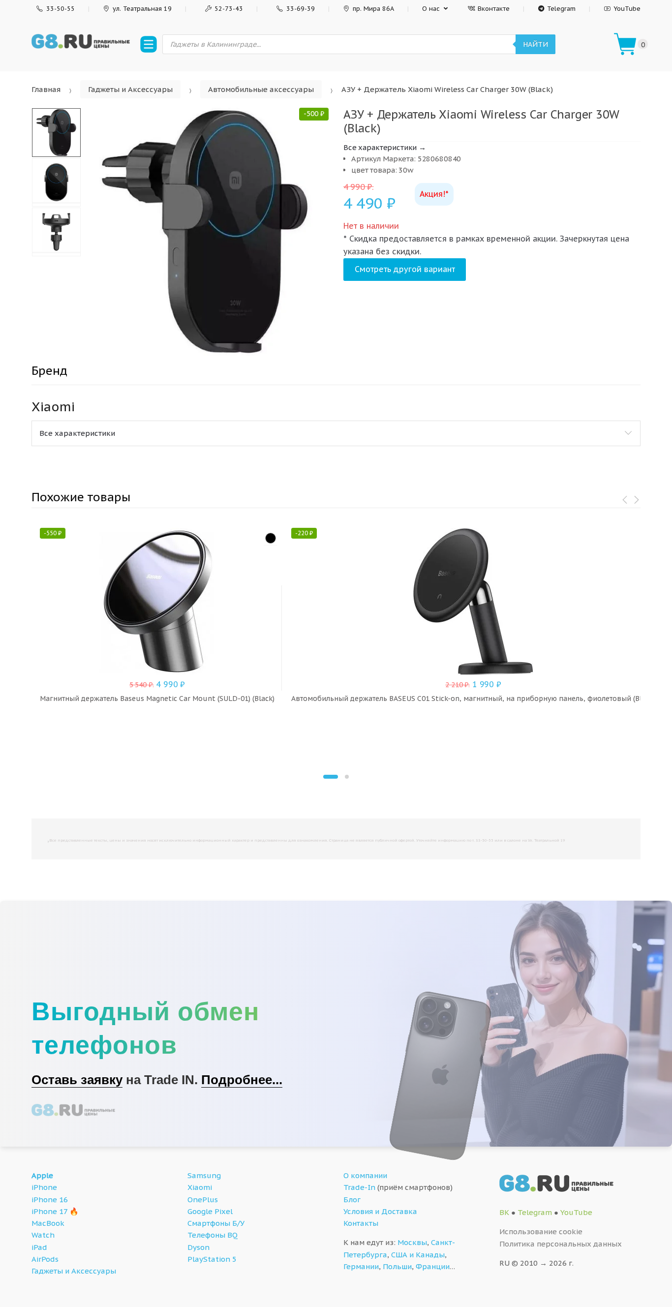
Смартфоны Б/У (215, 1223)
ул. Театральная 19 (142, 8)
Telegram (561, 8)
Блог (352, 1199)
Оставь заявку (76, 1079)
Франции (433, 1266)
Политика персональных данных (560, 1243)
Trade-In (359, 1187)
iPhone (44, 1187)
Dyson (198, 1247)
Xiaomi (199, 1187)
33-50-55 (60, 8)
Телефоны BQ (212, 1235)
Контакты (360, 1223)
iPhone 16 (49, 1199)
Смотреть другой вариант (405, 269)
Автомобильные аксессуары (261, 89)
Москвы (412, 1242)
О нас (431, 8)
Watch (43, 1235)
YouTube (627, 8)
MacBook (47, 1223)
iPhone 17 (49, 1211)
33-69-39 (300, 8)
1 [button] (330, 777)
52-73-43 (228, 8)
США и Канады (418, 1254)
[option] (205, 232)
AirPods (45, 1259)
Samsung (204, 1175)
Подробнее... (241, 1079)
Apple (42, 1175)
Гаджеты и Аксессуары (130, 89)
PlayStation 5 (212, 1259)
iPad (39, 1247)
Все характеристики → (384, 147)
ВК (504, 1212)
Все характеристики (77, 433)
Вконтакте (494, 8)
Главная (46, 89)
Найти (535, 44)
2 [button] (347, 777)
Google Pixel (210, 1211)
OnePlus (202, 1199)
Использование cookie (540, 1231)
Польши (397, 1266)
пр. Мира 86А (373, 8)
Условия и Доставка (380, 1211)
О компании (365, 1175)
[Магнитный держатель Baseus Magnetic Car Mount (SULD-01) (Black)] (270, 538)
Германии (361, 1266)
